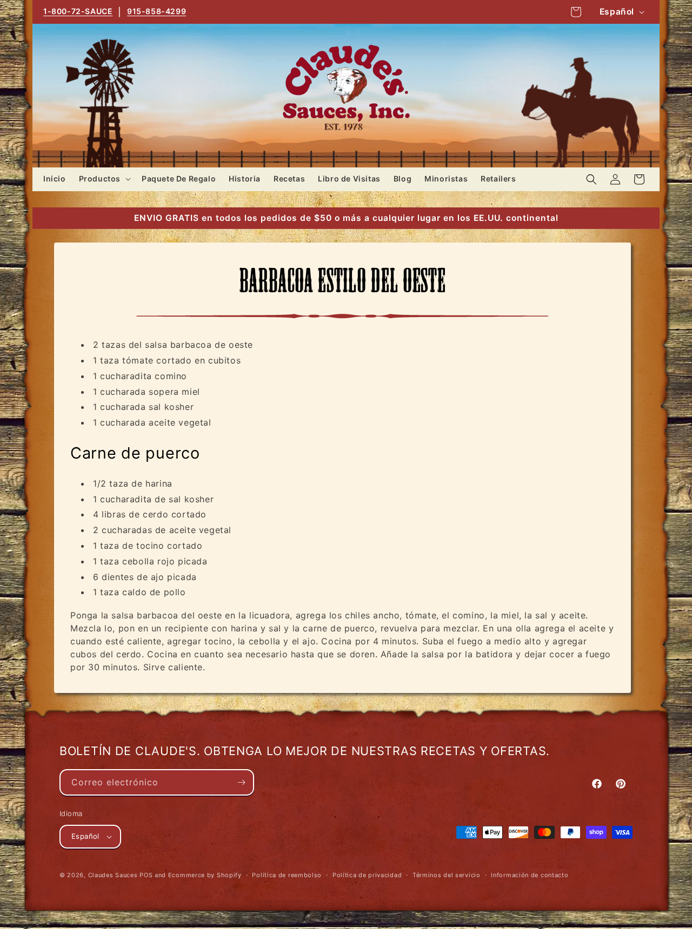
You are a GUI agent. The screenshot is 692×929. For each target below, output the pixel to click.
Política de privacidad (367, 875)
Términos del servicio (446, 875)
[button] (103, 178)
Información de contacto (529, 875)
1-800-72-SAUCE (77, 11)
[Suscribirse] (241, 782)
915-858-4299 (156, 11)
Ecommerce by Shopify (205, 875)
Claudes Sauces (113, 875)
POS (145, 875)
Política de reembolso (287, 875)
